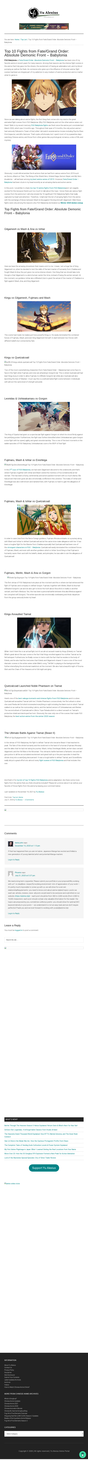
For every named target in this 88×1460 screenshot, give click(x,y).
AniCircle (7, 1382)
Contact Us (8, 1367)
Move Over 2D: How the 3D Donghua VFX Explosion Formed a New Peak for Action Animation (39, 1154)
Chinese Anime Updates (12, 1401)
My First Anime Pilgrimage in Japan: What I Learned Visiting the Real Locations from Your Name (40, 1149)
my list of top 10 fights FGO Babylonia (32, 780)
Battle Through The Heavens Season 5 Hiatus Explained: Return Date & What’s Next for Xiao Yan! (41, 1126)
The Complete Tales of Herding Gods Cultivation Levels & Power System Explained (35, 1145)
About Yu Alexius (10, 1365)
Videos (6, 1385)
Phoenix (18, 872)
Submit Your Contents (11, 1377)
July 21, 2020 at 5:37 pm (25, 875)
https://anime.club (22, 896)
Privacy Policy (9, 1370)
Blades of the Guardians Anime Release (17, 1418)
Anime (21, 797)
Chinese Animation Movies (13, 1408)
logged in (18, 930)
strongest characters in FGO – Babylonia (23, 547)
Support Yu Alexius (44, 1168)
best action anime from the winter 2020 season (35, 716)
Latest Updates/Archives (12, 1380)
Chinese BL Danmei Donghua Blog (15, 1411)
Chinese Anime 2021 (11, 1403)
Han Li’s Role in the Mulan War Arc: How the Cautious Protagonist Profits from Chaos (36, 1141)
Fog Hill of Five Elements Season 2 (16, 1421)
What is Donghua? (10, 1398)
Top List (15, 797)
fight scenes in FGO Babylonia (51, 760)
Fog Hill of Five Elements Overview (15, 1413)
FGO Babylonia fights (39, 125)
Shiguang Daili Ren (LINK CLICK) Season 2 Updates (21, 1416)
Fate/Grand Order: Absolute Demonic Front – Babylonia (41, 60)
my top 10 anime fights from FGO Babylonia (48, 188)
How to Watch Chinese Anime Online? (17, 1387)
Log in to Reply (13, 860)
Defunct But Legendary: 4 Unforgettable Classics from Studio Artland (30, 1130)
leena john (19, 843)
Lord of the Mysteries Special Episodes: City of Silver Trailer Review (30, 1158)
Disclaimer (8, 1372)
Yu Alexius (40, 792)
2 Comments (29, 800)
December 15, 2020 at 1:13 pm (27, 846)
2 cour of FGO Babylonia (19, 470)
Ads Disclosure (9, 1375)
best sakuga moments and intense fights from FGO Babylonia (43, 698)
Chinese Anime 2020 (11, 1406)
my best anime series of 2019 (42, 179)
